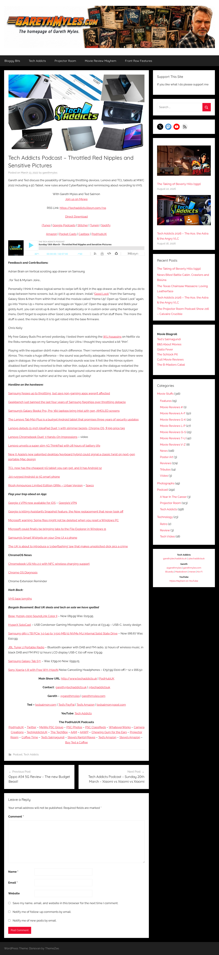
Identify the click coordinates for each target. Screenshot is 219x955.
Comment (16, 816)
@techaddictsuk (99, 687)
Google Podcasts (64, 225)
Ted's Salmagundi (169, 339)
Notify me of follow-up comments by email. (42, 912)
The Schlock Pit (167, 354)
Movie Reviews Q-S (173, 432)
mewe (192, 571)
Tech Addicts (37, 61)
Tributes (165, 469)
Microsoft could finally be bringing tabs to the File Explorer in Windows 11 (57, 529)
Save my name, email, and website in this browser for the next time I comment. (65, 903)
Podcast (17, 754)
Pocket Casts (67, 234)
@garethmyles (70, 696)
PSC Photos (74, 727)
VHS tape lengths (20, 598)
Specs (90, 485)
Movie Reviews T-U (173, 438)
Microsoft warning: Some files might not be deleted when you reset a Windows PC (63, 520)
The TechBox (59, 732)
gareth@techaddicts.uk (71, 687)
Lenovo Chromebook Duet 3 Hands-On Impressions (42, 437)
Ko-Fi (200, 571)
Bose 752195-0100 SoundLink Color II (32, 616)
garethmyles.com (93, 696)
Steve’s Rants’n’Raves (81, 737)
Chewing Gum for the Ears (109, 732)
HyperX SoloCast (19, 624)
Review (165, 530)
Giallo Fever (165, 349)
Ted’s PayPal (66, 704)
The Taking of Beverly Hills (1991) (179, 184)
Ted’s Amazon (86, 704)
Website (14, 893)
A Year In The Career (173, 497)
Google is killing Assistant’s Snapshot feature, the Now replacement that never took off (65, 511)
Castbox (84, 234)
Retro (163, 524)
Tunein (94, 225)
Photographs (165, 483)
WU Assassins (112, 336)
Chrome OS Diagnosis (22, 572)
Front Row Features (138, 61)
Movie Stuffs (165, 393)
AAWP (84, 732)
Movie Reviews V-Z (173, 444)
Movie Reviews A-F (172, 413)
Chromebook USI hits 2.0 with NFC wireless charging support (49, 563)
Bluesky (169, 571)
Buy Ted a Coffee (76, 742)
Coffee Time (30, 737)
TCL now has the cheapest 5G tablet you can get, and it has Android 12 (55, 468)
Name (13, 871)
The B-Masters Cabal (171, 364)
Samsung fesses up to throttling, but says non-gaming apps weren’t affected (59, 393)
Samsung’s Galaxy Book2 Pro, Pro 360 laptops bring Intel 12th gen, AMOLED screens (64, 410)
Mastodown (181, 571)
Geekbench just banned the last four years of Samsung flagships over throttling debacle (67, 402)
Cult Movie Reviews (170, 359)
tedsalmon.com (45, 704)
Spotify (106, 225)
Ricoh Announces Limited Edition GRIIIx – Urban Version (45, 485)
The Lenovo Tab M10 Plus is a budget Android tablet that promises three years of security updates (73, 419)
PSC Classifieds (95, 727)
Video (164, 475)
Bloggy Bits (12, 61)
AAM (74, 732)
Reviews (165, 463)
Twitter (31, 727)
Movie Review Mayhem (100, 61)
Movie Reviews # (171, 407)
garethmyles (49, 172)
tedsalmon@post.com (111, 704)
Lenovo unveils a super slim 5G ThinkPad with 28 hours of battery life (54, 445)
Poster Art (166, 457)
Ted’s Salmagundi (53, 737)
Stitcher (83, 225)
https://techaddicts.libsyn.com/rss (83, 208)
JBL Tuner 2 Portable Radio (26, 647)
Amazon (51, 234)
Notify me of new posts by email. (34, 920)
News (164, 450)
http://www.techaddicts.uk (79, 678)
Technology (165, 517)
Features (166, 401)
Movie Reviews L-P (172, 425)
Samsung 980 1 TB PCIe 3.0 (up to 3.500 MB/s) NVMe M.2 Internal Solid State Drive (63, 633)
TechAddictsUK (37, 732)
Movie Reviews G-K (173, 419)
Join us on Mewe (76, 199)
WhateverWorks (120, 727)
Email (13, 882)
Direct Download (76, 216)
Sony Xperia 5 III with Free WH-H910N (33, 670)
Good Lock (101, 293)
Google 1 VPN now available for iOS (32, 502)
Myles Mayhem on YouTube (184, 581)
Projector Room (65, 61)
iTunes (46, 225)
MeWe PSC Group (51, 727)
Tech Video (167, 536)
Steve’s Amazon (129, 737)
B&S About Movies (169, 344)
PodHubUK (99, 234)
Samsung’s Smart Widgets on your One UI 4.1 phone (42, 537)
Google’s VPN (68, 502)
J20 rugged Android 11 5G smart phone (34, 476)
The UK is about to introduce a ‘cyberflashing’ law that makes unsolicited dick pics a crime (68, 546)
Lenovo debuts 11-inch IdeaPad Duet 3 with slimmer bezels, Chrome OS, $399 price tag (66, 428)
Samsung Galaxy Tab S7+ (24, 661)
